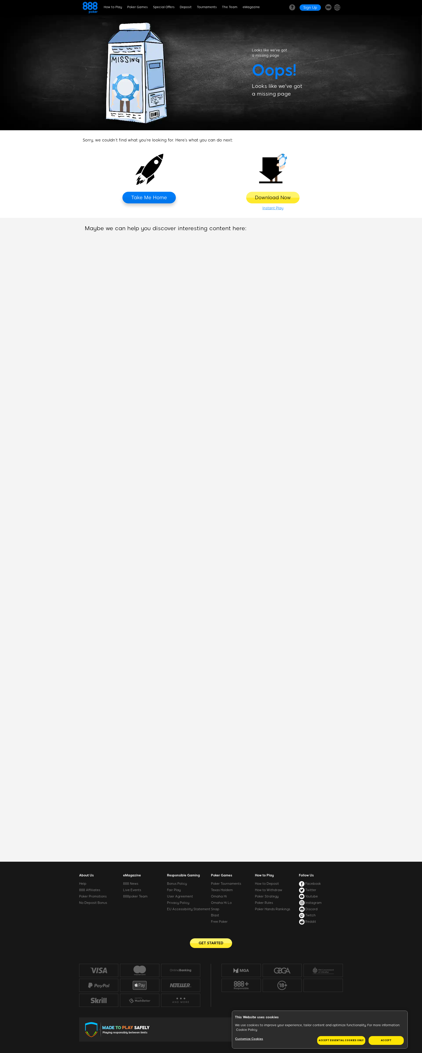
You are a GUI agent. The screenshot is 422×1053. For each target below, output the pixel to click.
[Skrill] (98, 1000)
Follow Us (306, 875)
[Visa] (98, 970)
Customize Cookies (249, 1038)
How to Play (113, 7)
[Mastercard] (139, 970)
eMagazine (251, 7)
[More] (180, 1000)
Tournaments (207, 7)
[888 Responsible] (241, 985)
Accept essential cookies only (341, 1040)
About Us (86, 875)
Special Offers (164, 7)
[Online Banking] (180, 970)
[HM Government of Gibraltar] (323, 970)
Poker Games (137, 7)
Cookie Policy (246, 1030)
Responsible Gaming (183, 875)
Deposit (186, 7)
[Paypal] (98, 985)
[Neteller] (180, 985)
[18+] (282, 985)
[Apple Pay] (139, 985)
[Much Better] (139, 1000)
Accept (386, 1040)
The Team (229, 7)
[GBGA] (282, 970)
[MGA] (241, 970)
